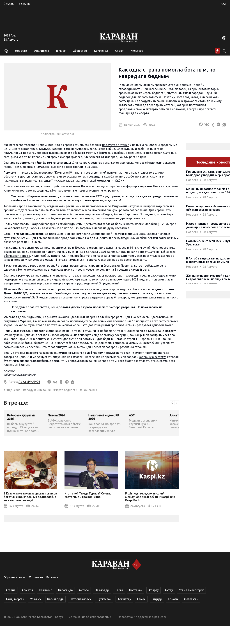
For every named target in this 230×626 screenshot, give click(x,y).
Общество (80, 50)
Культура (137, 50)
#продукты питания (37, 390)
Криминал (101, 50)
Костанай (135, 590)
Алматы (27, 590)
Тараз (119, 590)
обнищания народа (17, 255)
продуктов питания (115, 144)
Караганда (65, 590)
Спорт (119, 50)
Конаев (173, 599)
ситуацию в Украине (17, 321)
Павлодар (102, 590)
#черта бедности (65, 390)
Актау (169, 590)
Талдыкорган (15, 599)
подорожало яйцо (29, 162)
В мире (61, 50)
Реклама (52, 577)
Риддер (157, 599)
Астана (10, 590)
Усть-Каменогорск (191, 590)
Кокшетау (124, 599)
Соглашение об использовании (90, 616)
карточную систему (152, 356)
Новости (21, 50)
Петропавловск (80, 599)
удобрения (113, 196)
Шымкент (45, 590)
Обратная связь (14, 577)
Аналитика (41, 50)
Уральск (35, 599)
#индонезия (12, 390)
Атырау (153, 590)
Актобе (84, 590)
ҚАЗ (223, 3)
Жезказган (191, 599)
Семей (141, 599)
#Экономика (88, 390)
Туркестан (104, 599)
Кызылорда (55, 599)
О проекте (36, 577)
